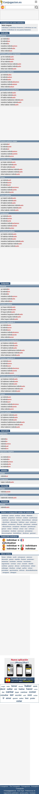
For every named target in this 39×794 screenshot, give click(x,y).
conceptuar (5, 531)
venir (35, 686)
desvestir (5, 559)
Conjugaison (4, 786)
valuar (9, 528)
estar (19, 701)
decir (2, 689)
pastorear (30, 559)
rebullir (30, 563)
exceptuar (15, 526)
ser (12, 694)
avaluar (25, 518)
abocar (17, 566)
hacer (29, 689)
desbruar (26, 533)
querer (15, 698)
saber (21, 698)
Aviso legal (20, 791)
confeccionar (25, 566)
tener (14, 686)
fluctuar (19, 524)
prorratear (5, 570)
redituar (4, 524)
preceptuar (28, 531)
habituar (21, 522)
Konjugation (35, 786)
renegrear (5, 572)
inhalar (9, 557)
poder (32, 698)
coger (3, 686)
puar (27, 522)
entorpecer (21, 557)
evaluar (17, 515)
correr (36, 689)
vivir (30, 695)
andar (35, 695)
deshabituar (17, 533)
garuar (4, 528)
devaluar (23, 526)
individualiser (9, 543)
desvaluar (14, 522)
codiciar (4, 566)
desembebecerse (31, 570)
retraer (30, 568)
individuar (5, 27)
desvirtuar (5, 522)
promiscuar (32, 526)
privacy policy (24, 793)
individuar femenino (16, 27)
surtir (14, 557)
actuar (12, 515)
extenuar (33, 522)
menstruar (27, 524)
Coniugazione (25, 786)
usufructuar (33, 518)
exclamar (13, 561)
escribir (18, 695)
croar (19, 563)
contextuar (12, 524)
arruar (21, 528)
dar (3, 692)
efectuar (29, 515)
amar (8, 698)
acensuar (21, 531)
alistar (33, 566)
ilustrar (23, 559)
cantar (10, 691)
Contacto (32, 793)
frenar (4, 557)
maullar (17, 559)
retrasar (19, 561)
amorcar (29, 557)
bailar (8, 686)
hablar (22, 689)
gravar (11, 559)
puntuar (12, 520)
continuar (5, 515)
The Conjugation (15, 786)
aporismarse (14, 570)
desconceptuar (7, 533)
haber (28, 685)
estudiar (4, 695)
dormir (21, 686)
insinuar (19, 518)
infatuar (15, 528)
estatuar (34, 524)
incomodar (27, 561)
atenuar (34, 520)
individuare (31, 545)
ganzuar (33, 533)
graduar (4, 518)
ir (3, 698)
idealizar (12, 568)
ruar (26, 528)
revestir (24, 563)
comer (32, 692)
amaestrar (5, 561)
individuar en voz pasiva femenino (19, 30)
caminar (23, 692)
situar (23, 515)
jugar (17, 692)
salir (24, 695)
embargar (5, 568)
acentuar (5, 520)
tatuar (18, 520)
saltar (10, 689)
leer (27, 698)
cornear (13, 563)
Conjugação (20, 788)
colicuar (31, 528)
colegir (18, 568)
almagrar (13, 572)
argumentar (5, 563)
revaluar (13, 531)
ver (15, 689)
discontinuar (6, 526)
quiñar (24, 568)
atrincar (21, 570)
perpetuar (11, 518)
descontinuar (26, 520)
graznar (11, 566)
